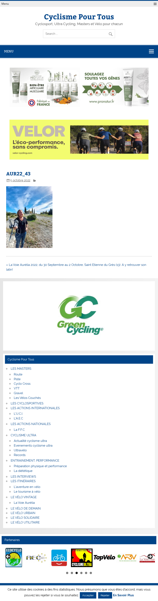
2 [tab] (72, 573)
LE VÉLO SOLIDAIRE (25, 518)
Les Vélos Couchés (27, 398)
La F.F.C (19, 430)
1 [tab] (67, 573)
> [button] (150, 557)
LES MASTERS (21, 369)
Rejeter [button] (105, 595)
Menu (5, 3)
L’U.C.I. (18, 414)
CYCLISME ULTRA (23, 435)
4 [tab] (81, 573)
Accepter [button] (88, 595)
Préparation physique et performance (40, 466)
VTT (17, 388)
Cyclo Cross (22, 384)
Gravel (18, 393)
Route (18, 374)
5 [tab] (86, 573)
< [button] (8, 557)
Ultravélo (20, 450)
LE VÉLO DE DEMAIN (26, 508)
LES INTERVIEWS (23, 476)
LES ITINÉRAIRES (23, 481)
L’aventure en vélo (27, 487)
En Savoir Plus (123, 595)
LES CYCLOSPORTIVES (27, 403)
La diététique (23, 471)
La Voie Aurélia (24, 503)
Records (20, 455)
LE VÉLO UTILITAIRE (25, 522)
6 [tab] (91, 573)
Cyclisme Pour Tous (79, 16)
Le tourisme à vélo (27, 491)
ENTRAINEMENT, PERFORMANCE (35, 460)
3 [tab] (77, 573)
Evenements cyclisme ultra (33, 445)
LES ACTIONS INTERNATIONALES (35, 408)
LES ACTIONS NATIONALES (31, 424)
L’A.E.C (18, 418)
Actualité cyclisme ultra (30, 441)
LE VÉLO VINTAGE (24, 497)
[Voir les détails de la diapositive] (14, 558)
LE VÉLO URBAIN (23, 513)
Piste (17, 379)
